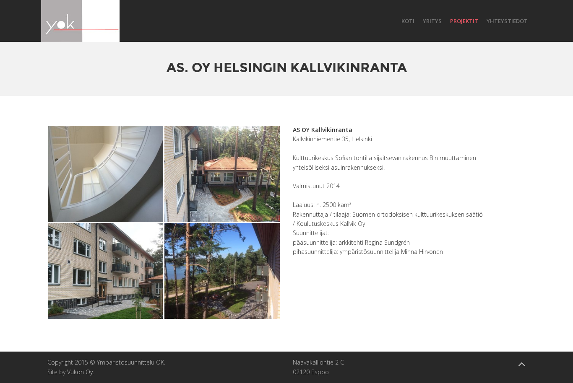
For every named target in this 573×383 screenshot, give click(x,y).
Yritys (432, 21)
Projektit (464, 21)
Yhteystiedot (507, 21)
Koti (407, 21)
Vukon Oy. (80, 372)
